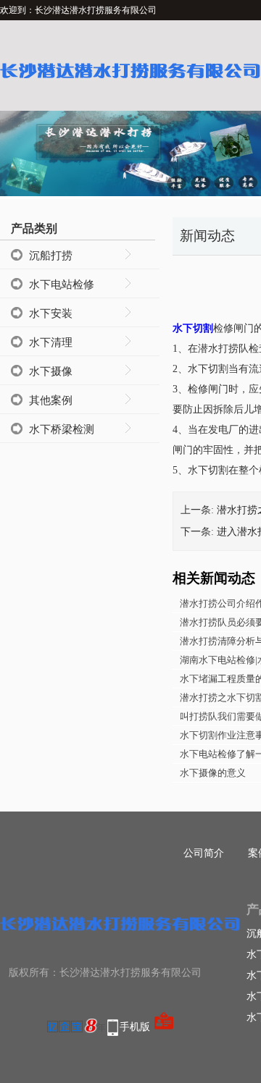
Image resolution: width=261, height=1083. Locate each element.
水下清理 (50, 342)
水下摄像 (50, 371)
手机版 (135, 1026)
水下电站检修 (61, 284)
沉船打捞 (50, 255)
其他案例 (50, 400)
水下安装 (50, 313)
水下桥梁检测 (61, 429)
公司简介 (203, 853)
